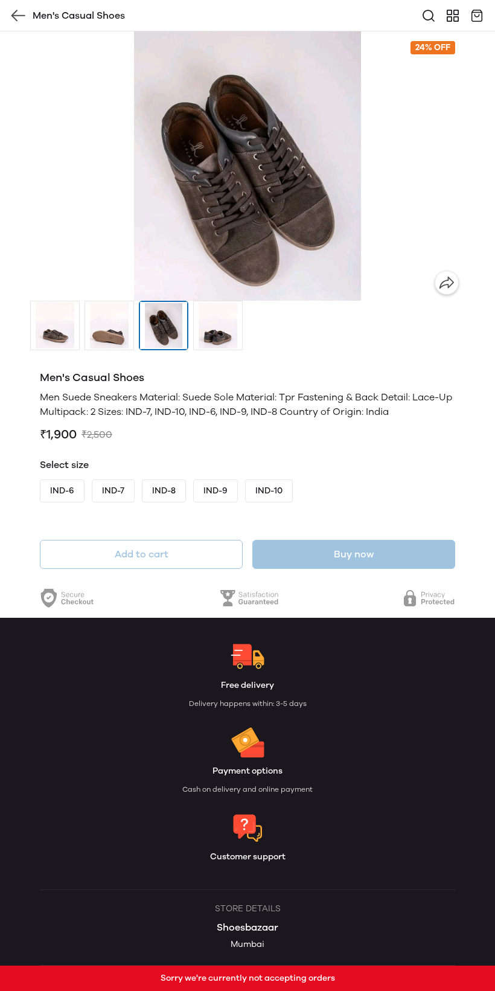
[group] (247, 166)
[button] (55, 325)
